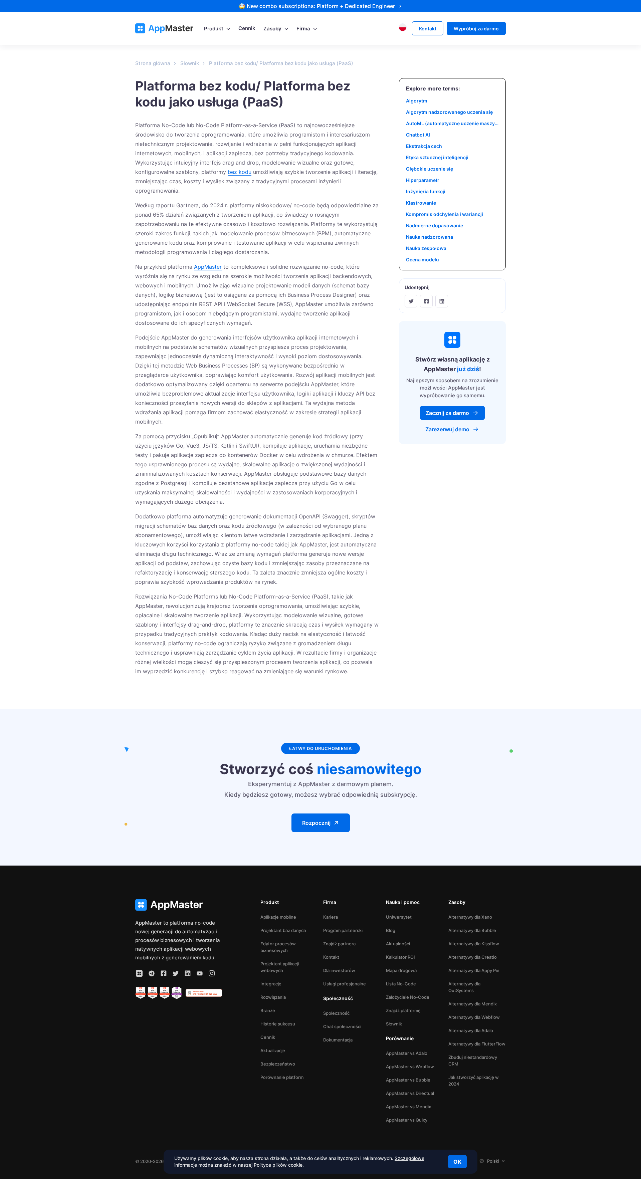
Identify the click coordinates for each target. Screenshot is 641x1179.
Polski (493, 1161)
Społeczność (336, 1013)
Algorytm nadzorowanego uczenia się (449, 112)
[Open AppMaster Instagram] (212, 973)
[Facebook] (426, 301)
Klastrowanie (421, 203)
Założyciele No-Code (407, 997)
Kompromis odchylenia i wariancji (444, 214)
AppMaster (208, 266)
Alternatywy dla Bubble (472, 930)
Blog (390, 930)
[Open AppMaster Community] (139, 973)
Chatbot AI (418, 135)
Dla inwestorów (339, 970)
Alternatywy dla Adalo (470, 1030)
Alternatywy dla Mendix (472, 1003)
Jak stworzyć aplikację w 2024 (473, 1081)
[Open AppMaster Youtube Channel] (200, 973)
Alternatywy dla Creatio (472, 957)
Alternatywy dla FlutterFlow (476, 1043)
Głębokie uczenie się (429, 169)
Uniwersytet (399, 917)
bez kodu (239, 172)
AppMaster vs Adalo (406, 1053)
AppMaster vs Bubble (408, 1080)
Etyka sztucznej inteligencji (437, 157)
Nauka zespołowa (426, 248)
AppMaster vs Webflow (410, 1066)
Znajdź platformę (403, 1010)
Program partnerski (343, 930)
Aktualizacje (272, 1050)
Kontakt (331, 957)
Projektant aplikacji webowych (279, 967)
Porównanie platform (281, 1077)
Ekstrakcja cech (424, 146)
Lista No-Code (401, 983)
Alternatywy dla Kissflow (473, 943)
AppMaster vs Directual (410, 1093)
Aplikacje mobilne (278, 917)
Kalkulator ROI (400, 957)
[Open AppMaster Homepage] (178, 905)
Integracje (270, 983)
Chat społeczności (342, 1026)
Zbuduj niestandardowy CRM (472, 1060)
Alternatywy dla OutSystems (464, 987)
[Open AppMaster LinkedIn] (188, 973)
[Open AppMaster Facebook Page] (164, 973)
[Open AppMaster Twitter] (176, 973)
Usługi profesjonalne (344, 983)
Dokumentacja (338, 1039)
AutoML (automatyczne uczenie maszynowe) (452, 123)
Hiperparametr (422, 180)
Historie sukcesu (277, 1023)
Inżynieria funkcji (425, 191)
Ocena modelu (422, 259)
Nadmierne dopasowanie (434, 225)
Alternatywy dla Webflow (474, 1017)
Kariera (330, 917)
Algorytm (416, 100)
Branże (267, 1010)
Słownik (394, 1023)
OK (457, 1161)
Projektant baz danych (283, 930)
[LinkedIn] (441, 301)
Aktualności (398, 943)
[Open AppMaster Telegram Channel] (152, 973)
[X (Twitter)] (411, 301)
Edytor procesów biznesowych (278, 947)
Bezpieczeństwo (277, 1064)
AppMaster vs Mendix (408, 1106)
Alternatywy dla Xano (470, 917)
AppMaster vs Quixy (406, 1120)
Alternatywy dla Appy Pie (473, 970)
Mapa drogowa (401, 970)
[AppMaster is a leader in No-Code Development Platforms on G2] (140, 993)
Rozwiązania (273, 997)
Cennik (267, 1037)
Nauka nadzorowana (429, 237)
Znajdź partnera (339, 943)
